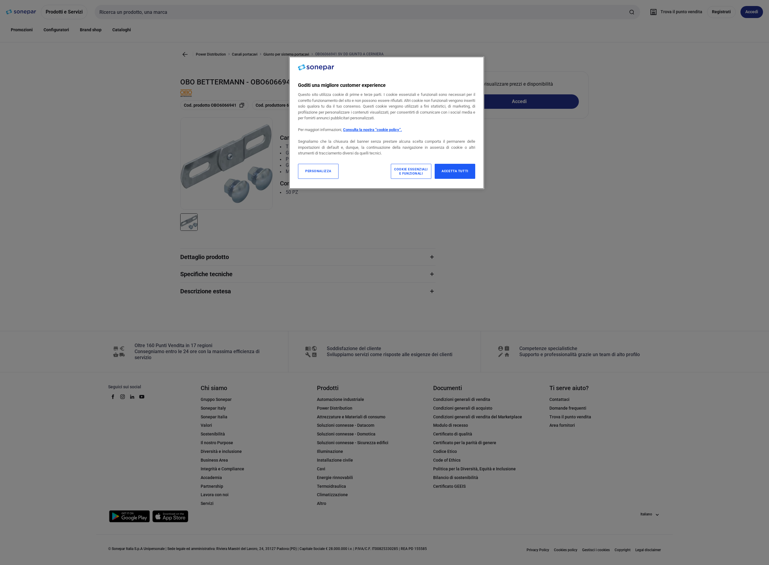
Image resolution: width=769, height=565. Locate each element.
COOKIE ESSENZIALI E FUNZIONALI (411, 171)
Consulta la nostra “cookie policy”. (372, 129)
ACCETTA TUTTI (455, 171)
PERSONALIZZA (318, 171)
